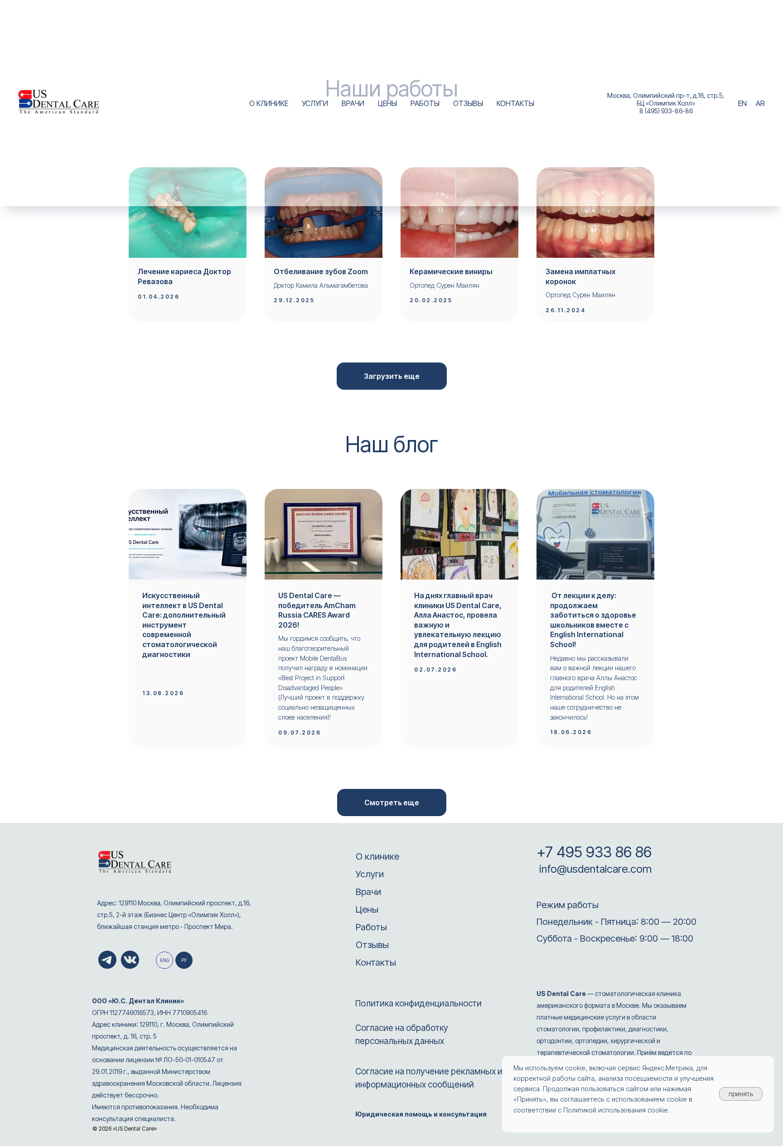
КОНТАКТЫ (515, 103)
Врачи (368, 891)
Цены (367, 909)
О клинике (377, 856)
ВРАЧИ (353, 103)
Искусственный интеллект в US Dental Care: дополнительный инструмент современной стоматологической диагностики (184, 625)
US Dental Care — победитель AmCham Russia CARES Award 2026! (317, 610)
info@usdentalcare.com (594, 868)
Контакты (376, 962)
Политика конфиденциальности (418, 1003)
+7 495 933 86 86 (594, 852)
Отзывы (372, 944)
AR (760, 103)
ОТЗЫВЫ (468, 103)
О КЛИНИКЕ (268, 103)
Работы (371, 927)
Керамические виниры (451, 271)
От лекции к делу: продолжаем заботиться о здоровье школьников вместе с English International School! (593, 620)
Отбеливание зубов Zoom (321, 271)
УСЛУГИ (315, 103)
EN (742, 103)
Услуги (370, 874)
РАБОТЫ (425, 103)
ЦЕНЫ (387, 103)
